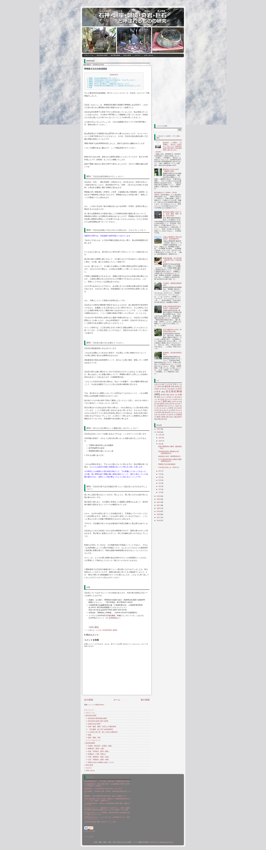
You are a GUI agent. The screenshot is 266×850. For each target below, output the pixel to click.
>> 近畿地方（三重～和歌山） (95, 754)
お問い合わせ (148, 55)
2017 (158, 517)
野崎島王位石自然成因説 (166, 464)
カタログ (137, 55)
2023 (158, 499)
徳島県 (173, 410)
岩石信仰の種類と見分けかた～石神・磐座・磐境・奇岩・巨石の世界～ (172, 214)
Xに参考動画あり (113, 618)
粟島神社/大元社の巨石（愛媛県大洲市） (171, 170)
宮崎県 (172, 395)
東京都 (159, 410)
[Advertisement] (168, 90)
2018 (158, 514)
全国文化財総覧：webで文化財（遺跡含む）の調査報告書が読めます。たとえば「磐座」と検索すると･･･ (107, 799)
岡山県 (164, 389)
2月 (160, 489)
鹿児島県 (171, 404)
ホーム (117, 700)
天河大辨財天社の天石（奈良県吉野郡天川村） (172, 330)
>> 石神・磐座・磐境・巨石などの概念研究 (100, 726)
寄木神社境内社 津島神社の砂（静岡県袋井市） (168, 452)
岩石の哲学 (127, 55)
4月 (160, 483)
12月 (160, 435)
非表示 (115, 74)
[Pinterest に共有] (98, 627)
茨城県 (156, 389)
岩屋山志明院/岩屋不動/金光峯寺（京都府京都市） (172, 307)
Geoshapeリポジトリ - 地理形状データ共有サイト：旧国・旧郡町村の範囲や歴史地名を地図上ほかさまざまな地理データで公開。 (107, 809)
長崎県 (115, 630)
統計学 (166, 410)
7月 (160, 474)
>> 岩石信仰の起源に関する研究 (96, 721)
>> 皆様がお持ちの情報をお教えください (99, 762)
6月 (160, 477)
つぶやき (98, 630)
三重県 (164, 401)
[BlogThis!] (92, 627)
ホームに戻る (89, 836)
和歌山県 (160, 419)
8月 (160, 471)
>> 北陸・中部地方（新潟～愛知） (97, 751)
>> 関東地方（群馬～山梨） (94, 748)
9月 (160, 444)
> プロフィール (89, 713)
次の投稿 (88, 700)
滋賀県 (162, 404)
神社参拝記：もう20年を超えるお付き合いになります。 (103, 788)
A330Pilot (152, 842)
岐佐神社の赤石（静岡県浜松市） (170, 456)
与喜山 (171, 417)
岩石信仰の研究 (102, 55)
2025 (158, 432)
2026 (158, 429)
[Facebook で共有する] (96, 627)
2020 (158, 508)
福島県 (171, 414)
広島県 (162, 399)
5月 (160, 480)
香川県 (169, 399)
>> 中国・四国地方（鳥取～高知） (97, 757)
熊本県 (163, 397)
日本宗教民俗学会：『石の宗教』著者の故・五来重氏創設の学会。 (107, 781)
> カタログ (88, 768)
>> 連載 (87, 735)
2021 (158, 505)
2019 (158, 511)
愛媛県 (177, 386)
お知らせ (91, 630)
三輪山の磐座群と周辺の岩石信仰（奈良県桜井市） (172, 238)
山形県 (173, 401)
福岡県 (163, 414)
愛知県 (167, 386)
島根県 (179, 408)
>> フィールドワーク (92, 740)
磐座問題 (168, 412)
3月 (160, 486)
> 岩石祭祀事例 (89, 743)
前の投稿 (145, 700)
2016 (158, 520)
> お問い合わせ (89, 770)
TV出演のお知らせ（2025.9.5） (169, 467)
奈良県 (158, 412)
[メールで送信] (90, 627)
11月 (160, 438)
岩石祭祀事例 (115, 55)
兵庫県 (163, 417)
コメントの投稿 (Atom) (96, 704)
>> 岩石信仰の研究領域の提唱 (95, 718)
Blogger (170, 842)
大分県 (156, 408)
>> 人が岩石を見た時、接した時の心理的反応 (101, 732)
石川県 (169, 406)
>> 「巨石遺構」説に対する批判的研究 (98, 729)
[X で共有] (94, 627)
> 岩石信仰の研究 (90, 715)
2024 (158, 496)
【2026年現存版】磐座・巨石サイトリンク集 (100, 822)
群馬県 (169, 397)
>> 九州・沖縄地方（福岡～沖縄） (97, 759)
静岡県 (161, 406)
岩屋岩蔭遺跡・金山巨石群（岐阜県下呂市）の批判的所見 (172, 260)
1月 (160, 492)
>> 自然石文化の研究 (92, 724)
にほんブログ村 (89, 831)
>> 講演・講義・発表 (92, 737)
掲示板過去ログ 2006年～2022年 (165, 192)
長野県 (170, 408)
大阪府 (177, 406)
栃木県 (180, 410)
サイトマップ (89, 710)
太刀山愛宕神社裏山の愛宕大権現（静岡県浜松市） (170, 460)
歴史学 (179, 417)
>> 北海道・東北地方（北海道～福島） (98, 746)
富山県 (176, 412)
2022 (158, 502)
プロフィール (88, 55)
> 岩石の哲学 (88, 765)
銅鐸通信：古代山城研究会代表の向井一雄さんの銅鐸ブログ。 (106, 796)
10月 (160, 441)
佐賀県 (175, 399)
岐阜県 (163, 395)
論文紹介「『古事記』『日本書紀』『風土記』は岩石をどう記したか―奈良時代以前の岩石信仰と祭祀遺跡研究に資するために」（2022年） (168, 147)
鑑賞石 (172, 389)
